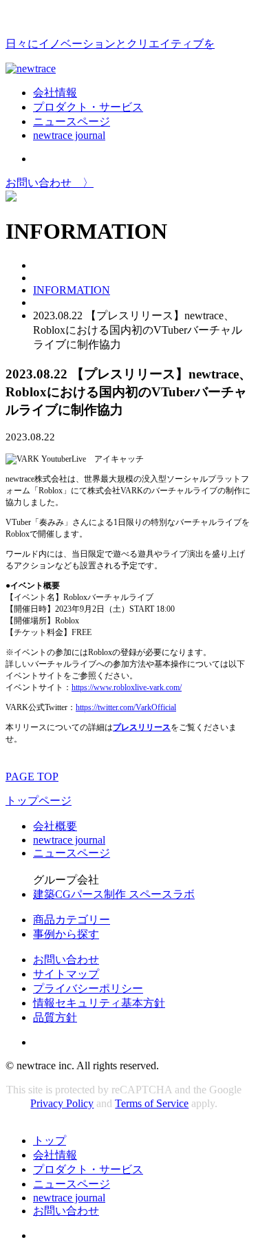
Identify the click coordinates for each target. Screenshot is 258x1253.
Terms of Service (152, 1103)
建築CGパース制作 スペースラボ (114, 894)
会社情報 (55, 92)
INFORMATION (71, 290)
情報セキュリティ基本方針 (99, 1003)
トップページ (39, 800)
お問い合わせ (66, 959)
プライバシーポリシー (88, 988)
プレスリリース (142, 727)
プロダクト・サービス (88, 107)
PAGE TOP (32, 776)
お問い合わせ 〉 (50, 183)
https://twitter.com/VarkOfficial (126, 707)
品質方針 (55, 1017)
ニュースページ (71, 121)
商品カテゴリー (71, 919)
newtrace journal (69, 135)
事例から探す (66, 934)
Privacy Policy (62, 1103)
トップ (49, 1140)
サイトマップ (66, 974)
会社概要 (55, 826)
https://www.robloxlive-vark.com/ (127, 687)
